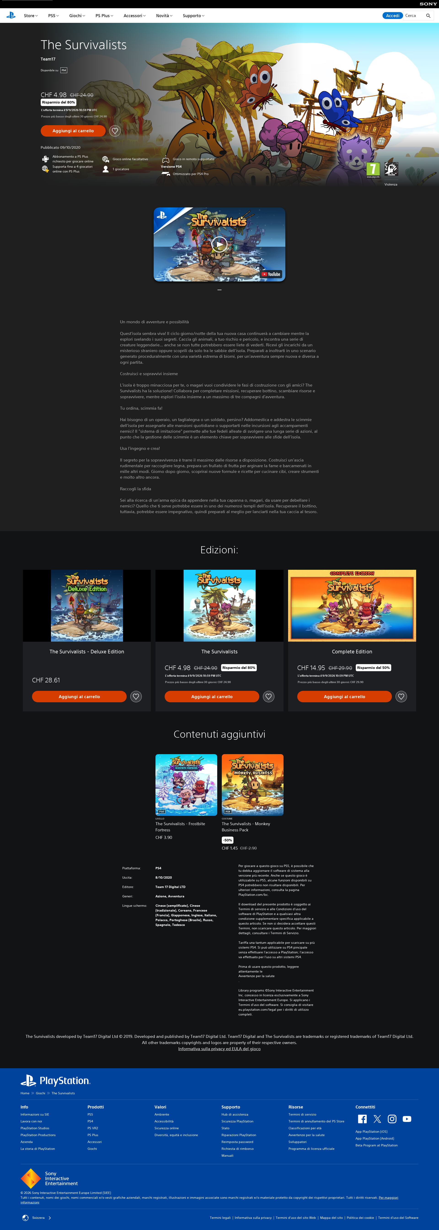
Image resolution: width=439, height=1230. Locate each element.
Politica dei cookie (360, 1218)
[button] (219, 244)
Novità (162, 15)
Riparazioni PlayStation (239, 1135)
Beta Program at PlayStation (377, 1145)
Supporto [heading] (231, 1107)
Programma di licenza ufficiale (312, 1149)
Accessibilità (164, 1121)
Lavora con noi (31, 1121)
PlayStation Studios (35, 1128)
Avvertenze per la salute (256, 976)
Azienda (27, 1142)
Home (25, 1093)
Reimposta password (237, 1142)
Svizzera (38, 1217)
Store (29, 15)
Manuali (227, 1155)
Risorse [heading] (296, 1107)
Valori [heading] (160, 1107)
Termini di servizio (302, 1114)
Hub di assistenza (235, 1114)
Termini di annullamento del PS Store (316, 1121)
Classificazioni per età (305, 1128)
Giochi (75, 15)
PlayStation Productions (38, 1135)
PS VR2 (93, 1128)
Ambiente (162, 1114)
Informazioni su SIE (35, 1114)
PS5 (51, 15)
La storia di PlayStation (38, 1149)
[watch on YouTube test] (271, 274)
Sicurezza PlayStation (237, 1121)
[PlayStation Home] (11, 15)
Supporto (192, 15)
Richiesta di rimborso (238, 1149)
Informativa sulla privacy (253, 1218)
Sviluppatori (298, 1142)
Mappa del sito (331, 1218)
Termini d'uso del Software (398, 1218)
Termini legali (220, 1218)
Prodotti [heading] (96, 1107)
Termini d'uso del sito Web (296, 1218)
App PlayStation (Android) (375, 1138)
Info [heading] (24, 1107)
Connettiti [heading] (365, 1107)
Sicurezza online (167, 1128)
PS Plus (103, 15)
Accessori (133, 15)
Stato (225, 1128)
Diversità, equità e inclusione (176, 1135)
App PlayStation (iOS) (371, 1131)
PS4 (90, 1121)
